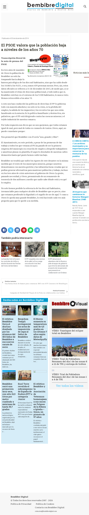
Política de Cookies (45, 503)
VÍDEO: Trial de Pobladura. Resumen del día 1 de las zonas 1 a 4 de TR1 (69, 377)
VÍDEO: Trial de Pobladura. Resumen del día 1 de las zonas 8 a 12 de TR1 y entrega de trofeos (69, 361)
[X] (11, 230)
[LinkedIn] (17, 230)
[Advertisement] (30, 469)
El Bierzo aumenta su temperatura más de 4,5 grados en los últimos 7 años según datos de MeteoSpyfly (40, 329)
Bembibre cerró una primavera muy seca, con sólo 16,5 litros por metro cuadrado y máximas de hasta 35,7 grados (8, 396)
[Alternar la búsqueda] (84, 6)
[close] (4, 6)
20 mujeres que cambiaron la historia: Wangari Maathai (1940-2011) (80, 197)
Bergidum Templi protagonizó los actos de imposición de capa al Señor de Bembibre (24, 328)
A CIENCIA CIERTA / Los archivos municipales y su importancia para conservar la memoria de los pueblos (80, 148)
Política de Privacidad (21, 503)
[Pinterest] (24, 230)
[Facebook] (4, 230)
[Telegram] (37, 230)
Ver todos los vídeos (69, 386)
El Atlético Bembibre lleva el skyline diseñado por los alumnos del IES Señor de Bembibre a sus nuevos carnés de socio (8, 333)
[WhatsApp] (30, 230)
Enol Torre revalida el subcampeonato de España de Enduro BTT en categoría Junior (26, 391)
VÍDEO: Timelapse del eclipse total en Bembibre (67, 332)
